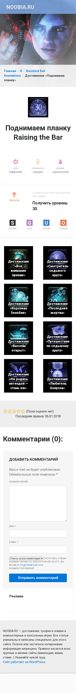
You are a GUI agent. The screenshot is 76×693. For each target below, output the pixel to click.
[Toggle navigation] (67, 6)
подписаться (29, 565)
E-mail (14, 542)
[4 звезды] (18, 411)
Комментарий (18, 481)
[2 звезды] (9, 411)
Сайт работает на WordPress (24, 662)
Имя (12, 526)
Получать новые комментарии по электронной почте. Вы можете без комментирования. (37, 563)
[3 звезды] (14, 411)
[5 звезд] (23, 411)
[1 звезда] (5, 411)
